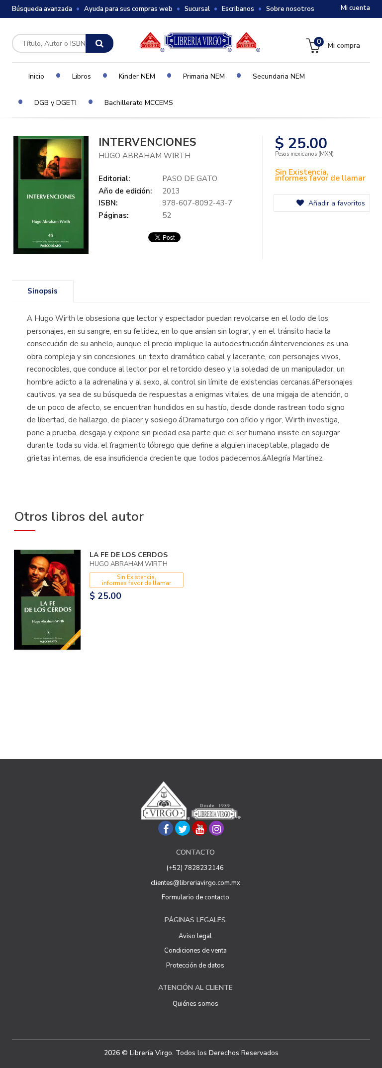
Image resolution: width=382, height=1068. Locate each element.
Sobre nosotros (290, 8)
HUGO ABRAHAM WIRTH (144, 156)
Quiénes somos (195, 1003)
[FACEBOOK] (165, 828)
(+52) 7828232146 (195, 868)
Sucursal (197, 8)
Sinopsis (42, 291)
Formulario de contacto (195, 897)
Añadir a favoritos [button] (335, 203)
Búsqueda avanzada (42, 8)
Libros (81, 76)
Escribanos (238, 8)
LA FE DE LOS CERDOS (129, 555)
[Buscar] (99, 43)
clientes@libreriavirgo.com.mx (195, 882)
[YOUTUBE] (199, 828)
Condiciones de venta (195, 950)
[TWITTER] (182, 828)
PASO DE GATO (189, 179)
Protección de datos (195, 965)
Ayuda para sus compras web (128, 8)
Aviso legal (195, 936)
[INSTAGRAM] (216, 828)
